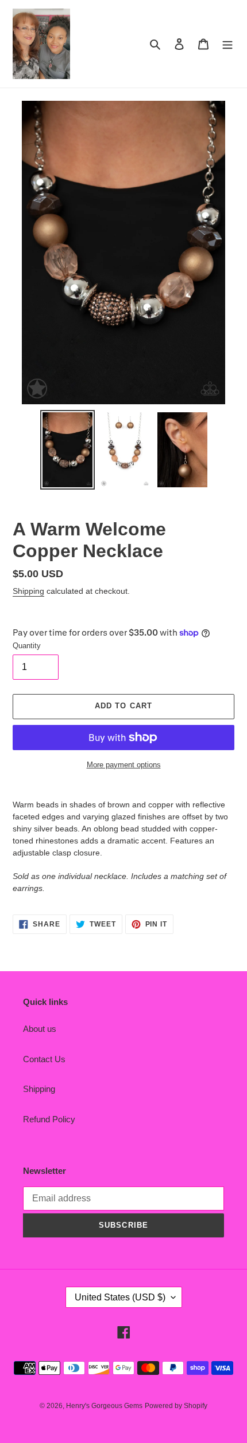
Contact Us (44, 1059)
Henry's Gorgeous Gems (104, 1406)
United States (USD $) (120, 1297)
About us (39, 1029)
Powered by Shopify (176, 1406)
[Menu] (227, 43)
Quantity (27, 645)
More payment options (124, 764)
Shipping (28, 591)
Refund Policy (49, 1119)
